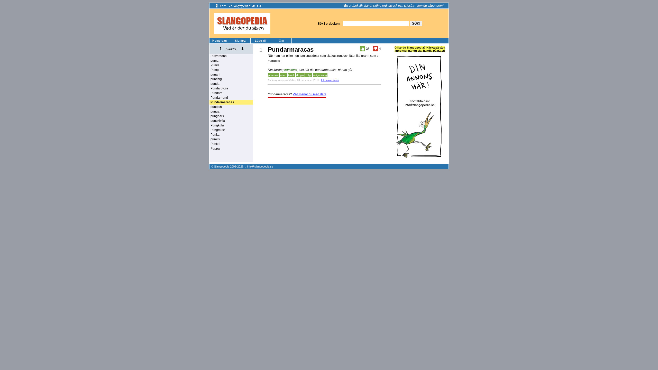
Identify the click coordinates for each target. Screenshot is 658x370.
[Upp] (220, 48)
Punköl (215, 144)
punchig (216, 79)
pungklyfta (218, 121)
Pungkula (217, 125)
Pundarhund (219, 97)
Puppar (216, 148)
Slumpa (240, 40)
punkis (215, 139)
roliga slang (320, 75)
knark (291, 75)
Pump (215, 70)
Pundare (217, 93)
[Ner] (242, 48)
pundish (216, 107)
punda (215, 84)
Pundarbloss (219, 88)
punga (215, 111)
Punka (215, 134)
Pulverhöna (219, 56)
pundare (273, 75)
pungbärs (217, 116)
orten (283, 75)
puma (214, 60)
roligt (309, 75)
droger (300, 75)
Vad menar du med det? (309, 94)
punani (215, 74)
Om (281, 40)
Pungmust (218, 130)
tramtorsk (290, 70)
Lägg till (261, 40)
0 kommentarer (330, 80)
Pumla (215, 65)
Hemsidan (219, 40)
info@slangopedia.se (260, 166)
